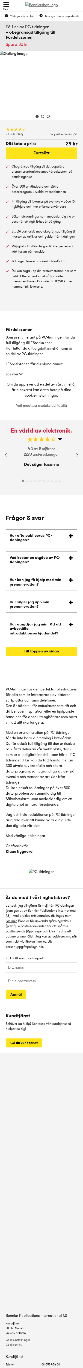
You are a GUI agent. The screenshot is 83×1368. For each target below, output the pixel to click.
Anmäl (16, 994)
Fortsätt (41, 153)
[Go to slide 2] (41, 117)
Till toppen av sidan (41, 651)
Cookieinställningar (18, 1340)
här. (41, 946)
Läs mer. (11, 921)
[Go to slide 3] (47, 117)
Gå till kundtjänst (24, 1043)
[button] (76, 455)
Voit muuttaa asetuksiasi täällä (41, 405)
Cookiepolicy (14, 1345)
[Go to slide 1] (36, 117)
